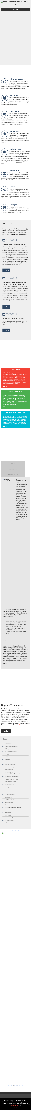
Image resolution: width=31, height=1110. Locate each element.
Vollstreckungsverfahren (11, 779)
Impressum (8, 812)
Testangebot (14, 205)
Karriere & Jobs (9, 802)
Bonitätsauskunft (7, 423)
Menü (15, 9)
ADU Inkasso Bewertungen (14, 245)
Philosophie (8, 749)
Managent (7, 759)
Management (14, 131)
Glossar (7, 805)
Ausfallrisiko (19, 162)
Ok (14, 1107)
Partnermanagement (10, 794)
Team (6, 756)
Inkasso (26, 115)
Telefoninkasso (9, 769)
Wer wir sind (8, 743)
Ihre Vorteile (14, 95)
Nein (16, 1107)
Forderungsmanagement (14, 88)
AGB (6, 823)
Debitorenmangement (17, 79)
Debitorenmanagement (12, 234)
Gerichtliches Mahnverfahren (12, 776)
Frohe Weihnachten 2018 (13, 319)
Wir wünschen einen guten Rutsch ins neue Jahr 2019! (14, 283)
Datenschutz (8, 815)
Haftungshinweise (9, 820)
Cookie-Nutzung (15, 1105)
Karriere (12, 187)
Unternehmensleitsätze (11, 751)
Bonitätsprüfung (23, 234)
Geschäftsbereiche (10, 764)
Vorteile (7, 754)
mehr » (6, 270)
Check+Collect (8, 119)
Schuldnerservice (9, 799)
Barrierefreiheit (9, 817)
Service (7, 792)
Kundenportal (14, 170)
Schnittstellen (14, 111)
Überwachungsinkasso (11, 781)
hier (20, 725)
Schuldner (11, 656)
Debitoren (17, 85)
